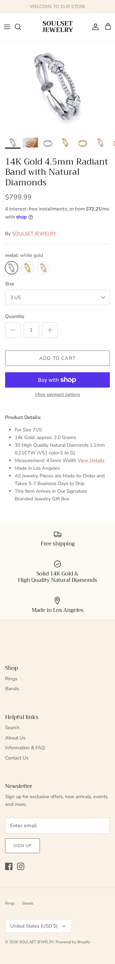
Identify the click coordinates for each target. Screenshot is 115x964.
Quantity (14, 316)
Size (9, 284)
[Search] (21, 27)
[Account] (94, 27)
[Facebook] (8, 866)
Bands (12, 688)
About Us (15, 738)
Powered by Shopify (73, 942)
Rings (11, 678)
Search (12, 727)
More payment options (57, 394)
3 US (15, 297)
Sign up (22, 846)
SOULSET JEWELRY (34, 233)
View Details (91, 460)
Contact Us (16, 758)
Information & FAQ (25, 747)
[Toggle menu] (7, 27)
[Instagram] (20, 866)
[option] (57, 87)
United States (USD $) (34, 926)
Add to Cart (57, 358)
